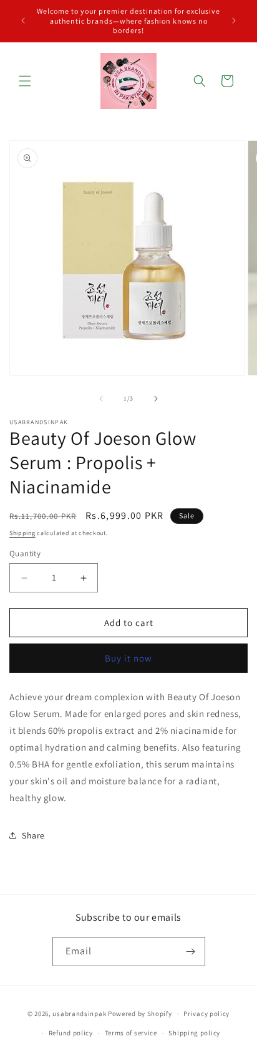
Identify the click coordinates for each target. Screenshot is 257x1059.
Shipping (22, 533)
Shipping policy (194, 1032)
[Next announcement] (234, 20)
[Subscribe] (191, 951)
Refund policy (71, 1032)
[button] (25, 81)
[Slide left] (101, 398)
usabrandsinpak (79, 1013)
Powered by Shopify (140, 1013)
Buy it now (128, 658)
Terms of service (131, 1032)
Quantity (25, 553)
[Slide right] (156, 398)
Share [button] (33, 835)
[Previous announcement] (23, 20)
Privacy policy (206, 1013)
